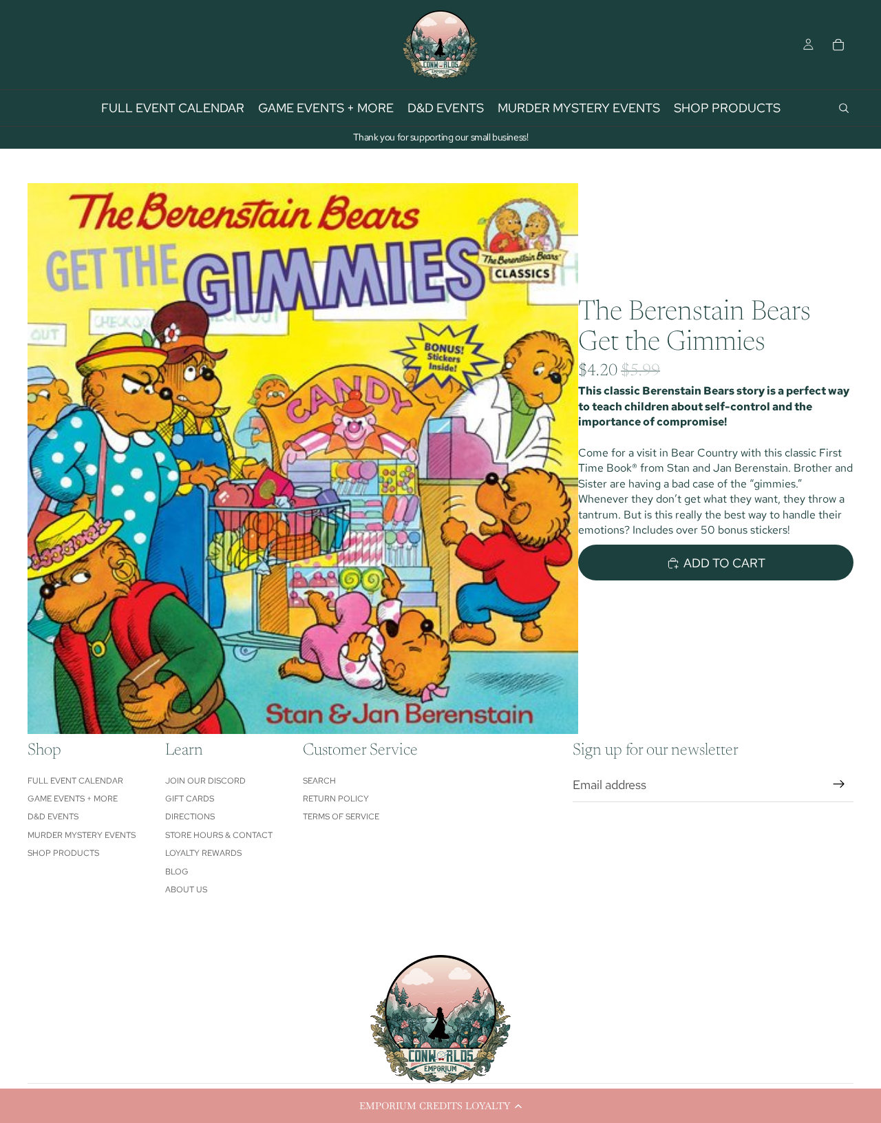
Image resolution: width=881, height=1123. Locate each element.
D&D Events (53, 816)
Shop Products (63, 853)
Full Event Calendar (75, 780)
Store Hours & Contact (219, 835)
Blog (177, 871)
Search (319, 780)
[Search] (844, 108)
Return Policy (336, 798)
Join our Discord (205, 780)
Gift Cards (189, 798)
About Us (186, 889)
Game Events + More (73, 798)
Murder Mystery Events (82, 835)
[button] (440, 1106)
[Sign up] (839, 784)
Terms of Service (341, 816)
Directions (190, 816)
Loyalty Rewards (203, 853)
